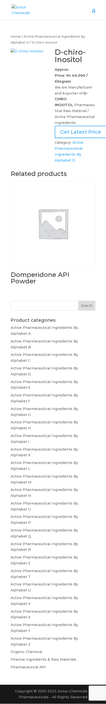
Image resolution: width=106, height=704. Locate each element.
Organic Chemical (26, 652)
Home (16, 36)
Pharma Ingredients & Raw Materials (43, 659)
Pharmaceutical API (28, 667)
